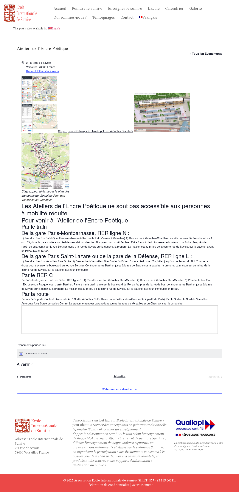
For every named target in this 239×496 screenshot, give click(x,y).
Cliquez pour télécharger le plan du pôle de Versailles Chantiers (95, 131)
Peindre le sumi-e (87, 8)
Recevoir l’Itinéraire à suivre (42, 71)
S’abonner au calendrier (117, 389)
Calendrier (174, 8)
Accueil (60, 8)
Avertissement (142, 485)
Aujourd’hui (119, 376)
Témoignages (103, 17)
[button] (149, 17)
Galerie (195, 8)
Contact (127, 17)
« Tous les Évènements (206, 53)
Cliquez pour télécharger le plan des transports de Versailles (45, 193)
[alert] (119, 353)
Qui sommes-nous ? (70, 17)
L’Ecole (154, 8)
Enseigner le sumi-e (125, 8)
